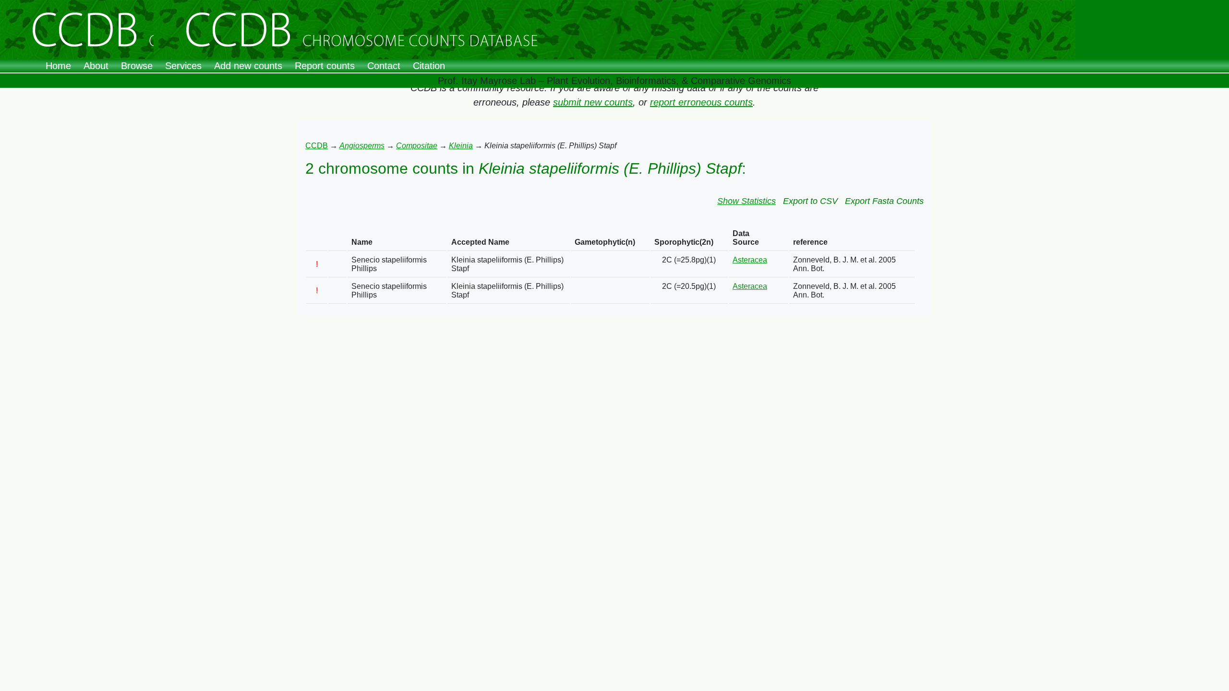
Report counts (325, 65)
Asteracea (750, 260)
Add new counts (248, 65)
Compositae (416, 146)
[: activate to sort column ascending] (316, 238)
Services (183, 65)
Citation (429, 65)
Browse (137, 65)
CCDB (316, 146)
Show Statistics (746, 201)
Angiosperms (362, 146)
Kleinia (461, 146)
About (96, 65)
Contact (383, 65)
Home (58, 65)
